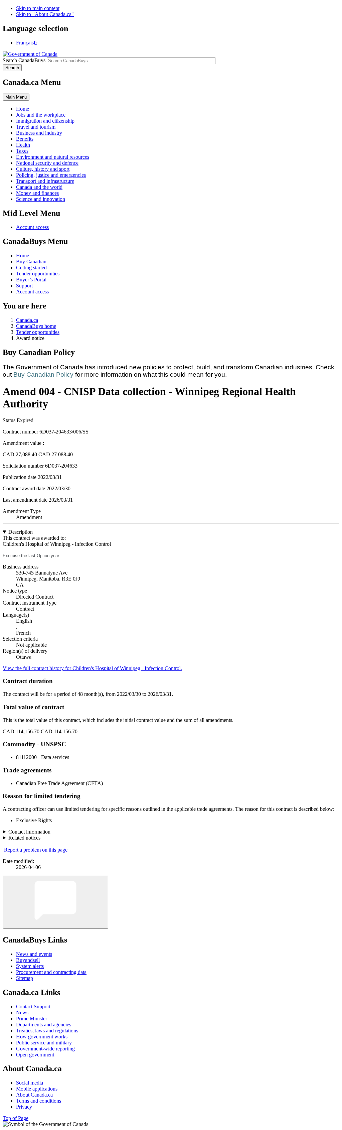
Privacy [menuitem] (24, 1107)
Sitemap (24, 978)
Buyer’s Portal (31, 279)
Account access (32, 227)
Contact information (29, 832)
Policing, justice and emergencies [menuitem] (51, 175)
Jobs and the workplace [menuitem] (40, 115)
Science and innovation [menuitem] (40, 199)
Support (24, 285)
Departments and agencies (43, 1024)
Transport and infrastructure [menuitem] (45, 181)
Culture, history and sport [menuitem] (42, 169)
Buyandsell (28, 960)
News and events (34, 954)
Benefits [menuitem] (24, 139)
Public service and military (44, 1042)
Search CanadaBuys (24, 60)
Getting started (31, 267)
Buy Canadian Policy (43, 374)
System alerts (30, 966)
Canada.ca (27, 320)
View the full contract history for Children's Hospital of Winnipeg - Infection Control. (92, 668)
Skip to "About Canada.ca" (45, 14)
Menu (16, 97)
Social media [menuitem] (29, 1083)
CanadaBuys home (36, 326)
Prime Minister (31, 1018)
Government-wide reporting (45, 1048)
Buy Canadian (31, 261)
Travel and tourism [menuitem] (35, 127)
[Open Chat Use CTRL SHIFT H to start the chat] (55, 902)
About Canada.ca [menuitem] (34, 1095)
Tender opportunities (37, 273)
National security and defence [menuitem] (47, 163)
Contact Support (33, 1006)
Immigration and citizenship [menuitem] (45, 121)
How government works (41, 1036)
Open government (35, 1054)
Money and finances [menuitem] (37, 193)
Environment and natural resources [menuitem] (52, 157)
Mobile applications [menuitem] (36, 1089)
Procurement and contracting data (51, 972)
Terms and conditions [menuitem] (38, 1101)
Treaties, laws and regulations (47, 1030)
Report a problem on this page (35, 850)
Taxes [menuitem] (22, 151)
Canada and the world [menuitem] (39, 187)
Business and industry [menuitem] (39, 133)
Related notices (24, 838)
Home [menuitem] (22, 109)
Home (22, 255)
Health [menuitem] (23, 145)
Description (20, 532)
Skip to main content (37, 8)
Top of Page (15, 1118)
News (22, 1012)
